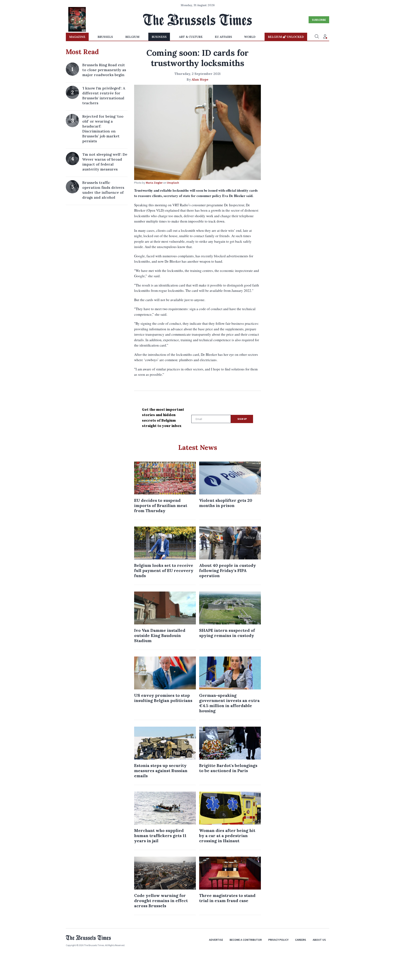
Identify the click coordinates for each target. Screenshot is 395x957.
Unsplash (173, 182)
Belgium (132, 37)
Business (159, 37)
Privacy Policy (278, 940)
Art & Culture (191, 37)
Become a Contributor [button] (246, 940)
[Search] (317, 37)
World (250, 37)
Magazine (77, 37)
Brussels (105, 37)
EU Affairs (223, 37)
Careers (300, 940)
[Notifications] (325, 37)
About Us (319, 940)
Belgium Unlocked (286, 37)
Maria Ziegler (154, 182)
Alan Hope (200, 79)
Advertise (216, 940)
